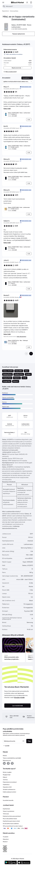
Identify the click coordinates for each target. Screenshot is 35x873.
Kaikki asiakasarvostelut (9, 792)
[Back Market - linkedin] (4, 763)
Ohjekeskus (6, 784)
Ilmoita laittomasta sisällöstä (11, 823)
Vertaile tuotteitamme (9, 789)
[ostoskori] (31, 2)
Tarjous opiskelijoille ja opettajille (12, 758)
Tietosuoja (6, 813)
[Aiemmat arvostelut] (26, 353)
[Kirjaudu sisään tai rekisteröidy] (27, 2)
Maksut (5, 777)
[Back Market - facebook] (8, 763)
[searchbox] (19, 6)
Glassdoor (6, 839)
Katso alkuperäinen (21, 336)
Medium (5, 841)
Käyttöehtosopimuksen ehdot (11, 821)
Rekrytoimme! (7, 760)
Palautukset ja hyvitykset (10, 782)
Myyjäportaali (6, 774)
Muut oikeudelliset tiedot (10, 818)
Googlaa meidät (19, 697)
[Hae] (4, 6)
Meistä (5, 755)
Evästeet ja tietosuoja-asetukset (12, 816)
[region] (17, 650)
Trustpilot (5, 837)
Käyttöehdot (6, 809)
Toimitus (5, 779)
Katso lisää (7, 108)
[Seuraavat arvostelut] (31, 353)
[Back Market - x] (12, 763)
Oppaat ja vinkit (7, 787)
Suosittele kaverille (8, 800)
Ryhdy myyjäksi (7, 772)
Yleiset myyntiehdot (8, 811)
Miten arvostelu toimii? (11, 71)
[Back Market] (17, 2)
